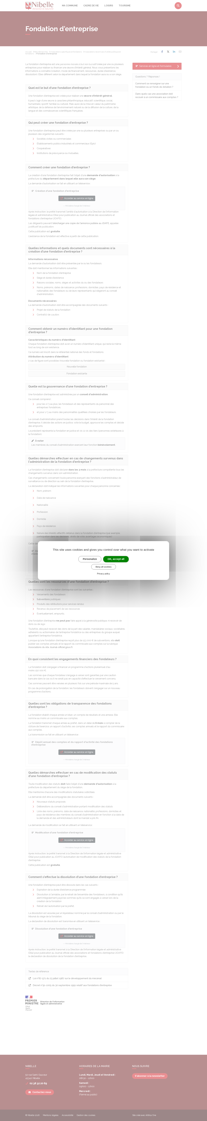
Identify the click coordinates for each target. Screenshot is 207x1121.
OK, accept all (116, 559)
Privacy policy (103, 573)
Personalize (90, 559)
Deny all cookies (104, 567)
